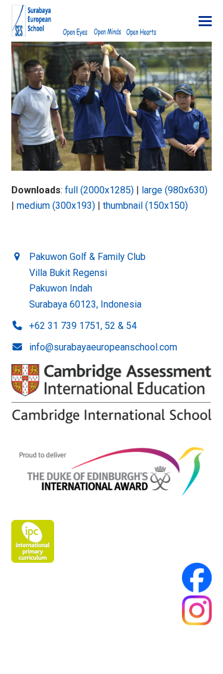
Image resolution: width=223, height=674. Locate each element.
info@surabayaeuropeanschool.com (103, 347)
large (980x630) (175, 190)
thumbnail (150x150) (145, 205)
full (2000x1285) (99, 190)
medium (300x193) (56, 205)
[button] (205, 21)
